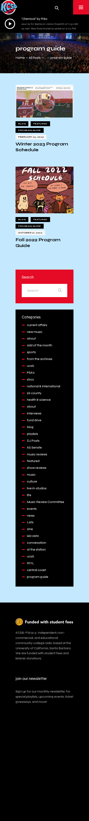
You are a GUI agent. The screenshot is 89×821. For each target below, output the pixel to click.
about (31, 338)
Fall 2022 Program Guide (38, 242)
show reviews (36, 468)
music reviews (37, 454)
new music (34, 332)
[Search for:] (44, 290)
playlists (32, 434)
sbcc (30, 379)
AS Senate (34, 447)
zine (30, 529)
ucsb (30, 366)
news (31, 515)
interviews (34, 413)
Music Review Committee (45, 502)
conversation (36, 543)
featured (40, 123)
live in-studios (37, 488)
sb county (34, 393)
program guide (29, 130)
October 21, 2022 (30, 233)
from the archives (39, 359)
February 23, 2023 (31, 137)
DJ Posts (33, 441)
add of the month (39, 345)
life (29, 495)
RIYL (30, 563)
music (31, 475)
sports (31, 352)
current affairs (37, 325)
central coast (36, 570)
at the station (36, 549)
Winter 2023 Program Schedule (42, 146)
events (32, 509)
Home (20, 58)
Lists (30, 522)
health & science (39, 400)
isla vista (33, 536)
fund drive (34, 420)
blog (22, 123)
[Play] (10, 24)
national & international (43, 386)
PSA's (31, 372)
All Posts (35, 58)
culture (32, 481)
